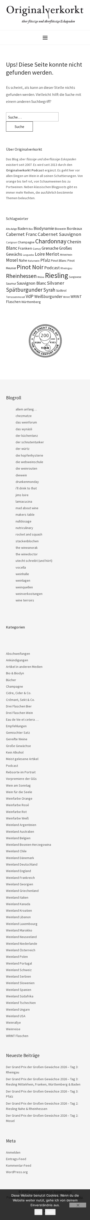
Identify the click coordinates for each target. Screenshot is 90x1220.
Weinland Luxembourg (21, 924)
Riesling (56, 275)
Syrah (49, 290)
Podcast (52, 267)
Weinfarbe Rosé (17, 805)
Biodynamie (44, 228)
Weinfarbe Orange (19, 798)
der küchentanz (27, 435)
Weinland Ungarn (18, 1009)
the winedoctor (27, 554)
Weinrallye (13, 1022)
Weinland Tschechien (21, 1003)
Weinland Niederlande (21, 943)
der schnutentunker (30, 442)
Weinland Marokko (19, 930)
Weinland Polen (17, 956)
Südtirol (61, 291)
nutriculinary (24, 528)
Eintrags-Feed (16, 1159)
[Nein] (77, 1205)
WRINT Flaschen (17, 1036)
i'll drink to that (26, 488)
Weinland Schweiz (19, 970)
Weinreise (13, 1029)
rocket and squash (29, 534)
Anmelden (13, 1152)
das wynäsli (24, 429)
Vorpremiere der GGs (21, 778)
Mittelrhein (66, 254)
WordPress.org (17, 1172)
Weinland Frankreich (20, 877)
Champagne (26, 242)
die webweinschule (29, 462)
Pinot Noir (30, 267)
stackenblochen (27, 541)
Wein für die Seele (19, 792)
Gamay (37, 248)
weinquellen (24, 587)
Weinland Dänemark (20, 858)
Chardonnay (50, 241)
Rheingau (66, 268)
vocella (21, 567)
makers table (25, 514)
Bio (31, 229)
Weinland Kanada (18, 904)
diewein (21, 475)
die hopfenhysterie (29, 455)
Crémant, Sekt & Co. (20, 700)
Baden (23, 228)
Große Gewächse (18, 746)
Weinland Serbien (18, 976)
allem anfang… (26, 409)
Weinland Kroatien (19, 910)
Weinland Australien (20, 831)
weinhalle (22, 574)
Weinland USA (15, 1016)
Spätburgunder (24, 289)
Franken (25, 248)
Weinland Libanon (18, 917)
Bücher (11, 680)
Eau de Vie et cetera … (22, 719)
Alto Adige (11, 229)
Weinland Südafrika (19, 996)
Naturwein (34, 260)
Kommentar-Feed (18, 1165)
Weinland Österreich (20, 950)
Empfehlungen (16, 726)
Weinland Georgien (19, 884)
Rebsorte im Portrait (21, 772)
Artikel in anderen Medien (24, 666)
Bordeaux (74, 228)
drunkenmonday (27, 482)
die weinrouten (26, 468)
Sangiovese (75, 277)
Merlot (52, 254)
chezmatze (24, 416)
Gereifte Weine (16, 739)
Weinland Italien (17, 897)
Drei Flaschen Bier (19, 706)
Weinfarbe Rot (16, 812)
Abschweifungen (18, 653)
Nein (50, 1212)
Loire (40, 254)
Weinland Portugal (19, 963)
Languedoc (28, 254)
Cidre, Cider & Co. (18, 693)
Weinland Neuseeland (21, 937)
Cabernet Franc (21, 234)
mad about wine (27, 508)
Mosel (12, 260)
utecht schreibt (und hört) (34, 560)
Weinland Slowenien (20, 983)
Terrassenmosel (15, 297)
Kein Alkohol (15, 752)
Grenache (50, 248)
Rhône (40, 277)
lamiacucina (24, 501)
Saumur (11, 284)
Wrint (66, 297)
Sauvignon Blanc (31, 283)
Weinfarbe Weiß (17, 818)
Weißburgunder (48, 296)
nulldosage (23, 521)
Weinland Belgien (18, 838)
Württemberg (31, 302)
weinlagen (23, 580)
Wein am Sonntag (18, 785)
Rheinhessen (21, 276)
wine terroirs (25, 600)
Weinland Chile (16, 851)
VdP (30, 296)
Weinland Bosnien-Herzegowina (28, 844)
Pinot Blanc (59, 260)
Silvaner (55, 283)
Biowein (60, 228)
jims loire (22, 495)
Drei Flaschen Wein (19, 713)
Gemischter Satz (18, 732)
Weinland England (18, 871)
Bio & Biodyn (15, 673)
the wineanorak (27, 547)
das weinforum (26, 422)
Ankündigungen (17, 660)
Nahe (23, 260)
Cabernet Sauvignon (59, 234)
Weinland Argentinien (21, 825)
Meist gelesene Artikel (22, 759)
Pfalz (45, 260)
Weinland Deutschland (21, 864)
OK (38, 1212)
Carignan (11, 242)
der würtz (23, 448)
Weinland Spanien (18, 989)
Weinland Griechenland (22, 891)
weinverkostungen (29, 594)
